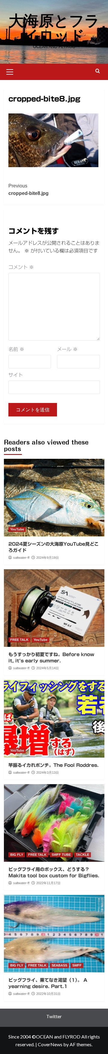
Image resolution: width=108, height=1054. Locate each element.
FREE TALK (19, 639)
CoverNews (50, 1044)
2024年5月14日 (47, 668)
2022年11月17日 (48, 883)
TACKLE (82, 854)
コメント (21, 267)
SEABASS (59, 965)
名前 (16, 349)
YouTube (17, 529)
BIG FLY (16, 854)
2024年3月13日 (47, 772)
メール (67, 349)
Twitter (54, 1016)
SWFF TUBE (61, 854)
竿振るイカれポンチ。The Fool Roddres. (53, 765)
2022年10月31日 (48, 993)
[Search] (97, 71)
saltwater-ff (21, 557)
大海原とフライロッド (54, 28)
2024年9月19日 (47, 557)
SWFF (77, 965)
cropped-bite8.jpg (28, 189)
